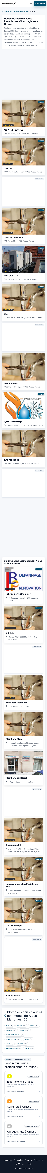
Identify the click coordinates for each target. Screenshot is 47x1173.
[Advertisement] (23, 74)
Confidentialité (36, 1160)
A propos (8, 1160)
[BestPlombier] (11, 3)
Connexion (40, 3)
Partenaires (18, 1160)
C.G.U (18, 1164)
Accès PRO (26, 1164)
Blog (27, 1160)
